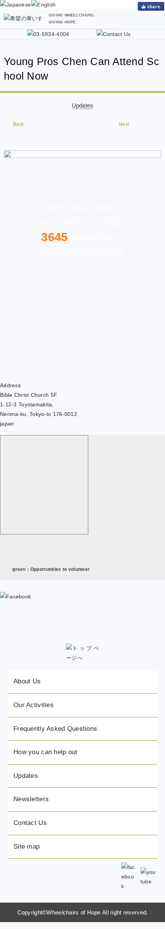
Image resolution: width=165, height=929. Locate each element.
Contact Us (30, 822)
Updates (83, 105)
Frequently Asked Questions (55, 728)
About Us (27, 681)
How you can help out (45, 752)
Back (18, 124)
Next (124, 124)
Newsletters (31, 799)
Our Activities (33, 705)
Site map (26, 846)
